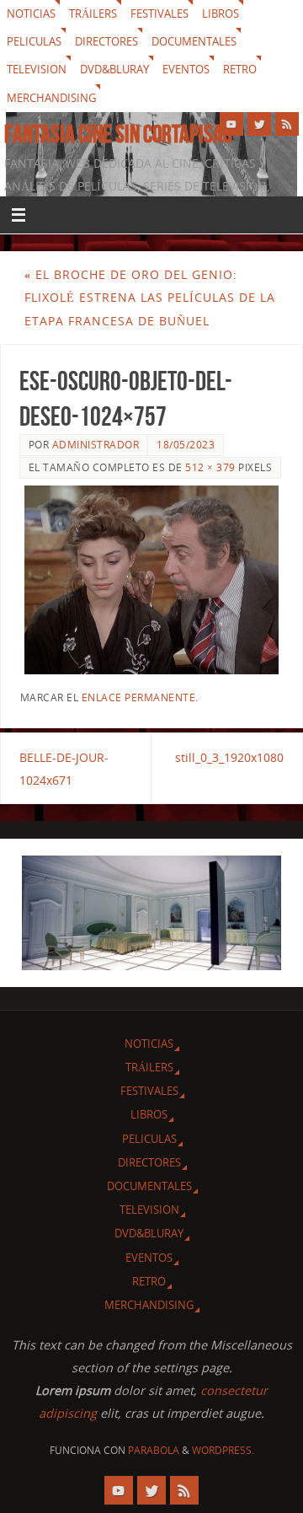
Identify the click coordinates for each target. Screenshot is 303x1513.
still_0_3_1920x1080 (229, 757)
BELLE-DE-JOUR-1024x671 (64, 768)
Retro (240, 69)
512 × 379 (210, 467)
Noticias (31, 13)
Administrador (96, 444)
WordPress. (223, 1450)
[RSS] (287, 124)
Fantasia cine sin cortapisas (118, 134)
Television (36, 69)
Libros (220, 13)
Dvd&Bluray (114, 69)
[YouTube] (231, 124)
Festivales (159, 13)
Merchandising (51, 97)
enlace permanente (139, 697)
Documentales (194, 41)
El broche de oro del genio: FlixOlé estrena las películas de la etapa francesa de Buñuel (149, 297)
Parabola (153, 1450)
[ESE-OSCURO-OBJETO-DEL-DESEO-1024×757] (151, 580)
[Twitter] (259, 124)
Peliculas (34, 41)
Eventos (186, 69)
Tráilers (93, 13)
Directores (106, 41)
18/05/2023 (186, 444)
